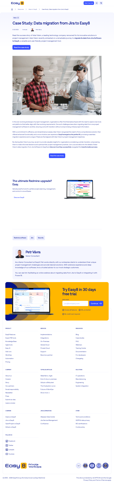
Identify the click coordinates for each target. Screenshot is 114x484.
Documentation (81, 351)
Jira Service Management (49, 420)
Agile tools (8, 345)
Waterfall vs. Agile (46, 376)
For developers (81, 355)
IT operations (80, 376)
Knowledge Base (10, 341)
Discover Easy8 (19, 197)
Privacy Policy (88, 480)
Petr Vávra (39, 29)
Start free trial (89, 3)
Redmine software (20, 238)
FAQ (77, 341)
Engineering (80, 382)
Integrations (45, 338)
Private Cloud (45, 348)
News (15, 18)
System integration (82, 386)
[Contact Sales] (96, 3)
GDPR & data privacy (83, 420)
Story (7, 382)
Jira (32, 238)
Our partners (9, 386)
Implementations (46, 334)
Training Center (81, 348)
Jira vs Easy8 (9, 420)
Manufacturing (81, 379)
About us (8, 376)
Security (41, 238)
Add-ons (8, 351)
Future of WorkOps (47, 389)
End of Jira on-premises (49, 379)
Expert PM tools (10, 338)
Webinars (79, 345)
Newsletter (9, 393)
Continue (94, 303)
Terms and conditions (83, 417)
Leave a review (10, 403)
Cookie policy (80, 427)
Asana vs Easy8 (10, 417)
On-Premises (45, 341)
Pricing (7, 362)
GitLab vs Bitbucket (47, 382)
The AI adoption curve (48, 386)
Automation (9, 358)
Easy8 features (10, 334)
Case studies (80, 338)
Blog (77, 334)
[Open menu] (101, 3)
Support (43, 351)
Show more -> (45, 393)
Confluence (44, 423)
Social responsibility (12, 389)
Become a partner (47, 355)
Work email (65, 299)
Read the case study (21, 47)
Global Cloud (45, 345)
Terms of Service (101, 480)
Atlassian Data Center (48, 417)
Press (7, 396)
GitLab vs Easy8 (10, 427)
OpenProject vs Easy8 (12, 423)
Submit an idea (10, 399)
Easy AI (7, 348)
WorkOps (8, 355)
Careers (8, 379)
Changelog (79, 358)
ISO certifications (81, 423)
